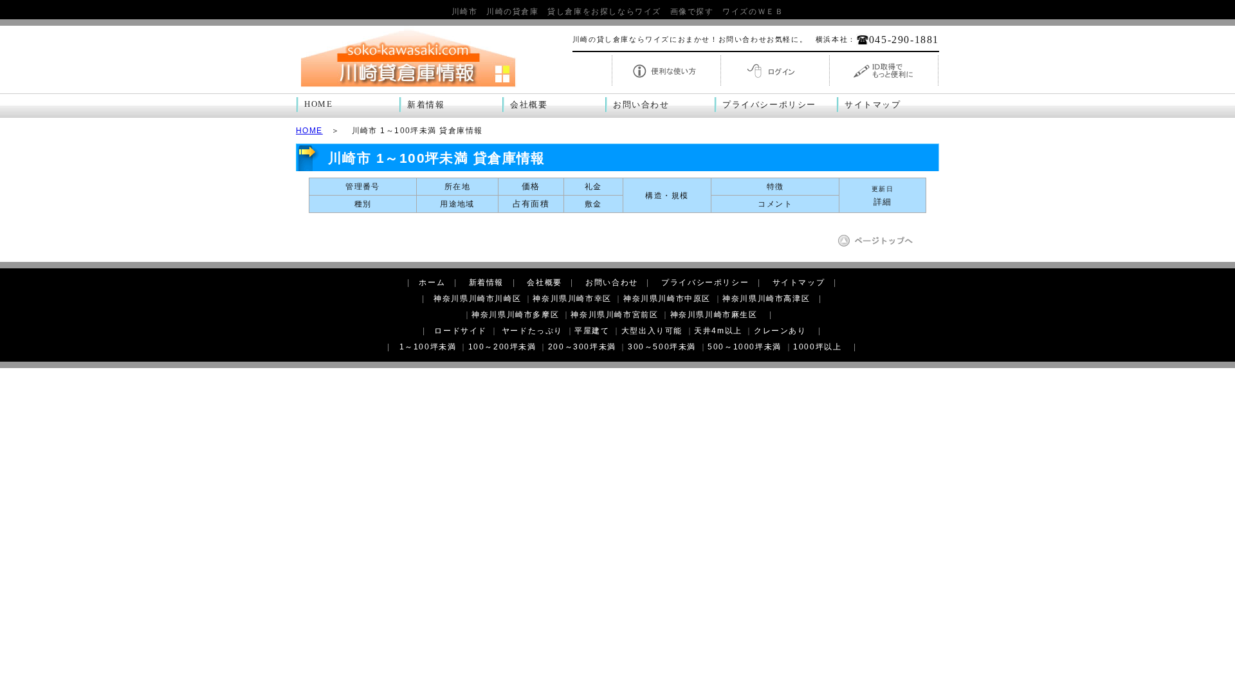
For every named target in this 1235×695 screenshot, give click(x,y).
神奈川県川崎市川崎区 (477, 298)
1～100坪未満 (428, 346)
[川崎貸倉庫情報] (408, 87)
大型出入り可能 (651, 330)
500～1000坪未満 (745, 346)
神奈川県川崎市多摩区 (515, 314)
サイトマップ (873, 104)
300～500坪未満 (662, 346)
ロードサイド (460, 330)
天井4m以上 (718, 330)
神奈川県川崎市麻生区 (714, 314)
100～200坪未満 (502, 346)
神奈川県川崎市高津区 (766, 298)
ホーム (432, 282)
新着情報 (425, 104)
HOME (318, 104)
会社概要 (528, 104)
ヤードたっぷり (532, 330)
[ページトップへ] (880, 245)
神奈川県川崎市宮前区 (614, 314)
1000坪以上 (817, 346)
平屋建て (591, 330)
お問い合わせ (641, 104)
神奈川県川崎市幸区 (572, 298)
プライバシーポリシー (769, 104)
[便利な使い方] (666, 84)
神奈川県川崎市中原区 (667, 298)
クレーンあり (780, 330)
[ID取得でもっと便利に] (884, 84)
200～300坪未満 (582, 346)
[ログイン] (775, 84)
